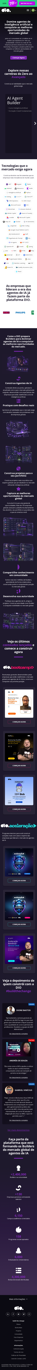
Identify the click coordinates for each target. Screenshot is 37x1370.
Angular (19, 184)
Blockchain (11, 209)
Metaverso (20, 188)
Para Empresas (18, 1337)
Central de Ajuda (18, 1349)
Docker (18, 221)
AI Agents (14, 242)
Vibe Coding (25, 226)
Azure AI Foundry (27, 213)
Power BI (10, 267)
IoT (19, 255)
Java (6, 251)
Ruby (32, 251)
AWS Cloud (27, 201)
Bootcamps (18, 1327)
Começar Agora (18, 58)
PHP (32, 263)
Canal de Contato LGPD (18, 1359)
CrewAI (21, 246)
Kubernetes (29, 255)
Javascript (10, 255)
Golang (9, 197)
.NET (9, 184)
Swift (26, 234)
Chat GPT (30, 197)
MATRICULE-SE (26, 3)
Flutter (29, 184)
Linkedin (31, 1004)
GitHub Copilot (11, 213)
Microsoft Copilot (24, 217)
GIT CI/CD (25, 242)
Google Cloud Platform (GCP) (20, 230)
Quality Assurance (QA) (25, 267)
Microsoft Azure (16, 205)
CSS (27, 205)
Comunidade (18, 1334)
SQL (29, 238)
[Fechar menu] (28, 10)
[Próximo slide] (35, 123)
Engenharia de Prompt (15, 238)
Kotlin (31, 188)
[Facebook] (13, 1314)
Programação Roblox (15, 259)
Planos (18, 1324)
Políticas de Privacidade (18, 1355)
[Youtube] (18, 1314)
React (19, 271)
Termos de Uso (18, 1352)
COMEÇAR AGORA (19, 722)
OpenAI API (10, 246)
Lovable (11, 217)
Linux (29, 259)
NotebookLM (15, 234)
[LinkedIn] (8, 1314)
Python (28, 192)
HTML (24, 251)
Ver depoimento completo (18, 1034)
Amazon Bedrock (25, 209)
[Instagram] (29, 1314)
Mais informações (17, 1299)
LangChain (13, 226)
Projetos (18, 1331)
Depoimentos (18, 1340)
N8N (14, 251)
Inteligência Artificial (15, 192)
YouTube (31, 1040)
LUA (7, 263)
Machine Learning (19, 263)
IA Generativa (30, 221)
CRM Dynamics (13, 201)
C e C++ (18, 197)
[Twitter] (24, 1314)
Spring (31, 246)
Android (9, 188)
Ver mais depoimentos (18, 1130)
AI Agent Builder (15, 100)
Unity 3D (7, 221)
